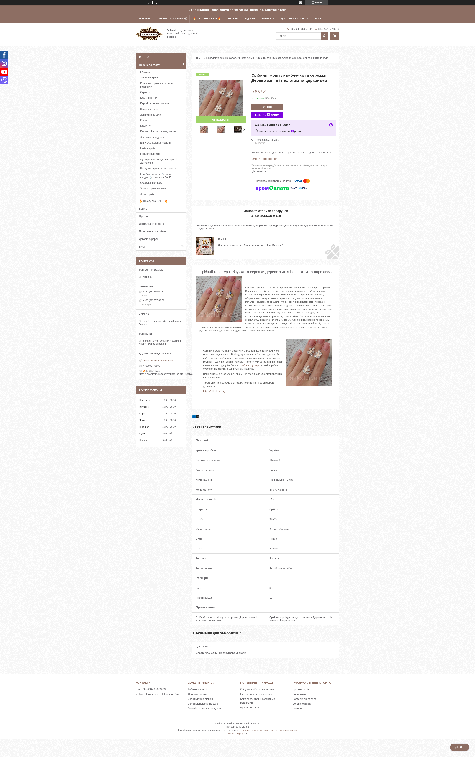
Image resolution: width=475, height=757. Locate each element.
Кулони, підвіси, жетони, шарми (158, 131)
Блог (318, 18)
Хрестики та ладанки (152, 137)
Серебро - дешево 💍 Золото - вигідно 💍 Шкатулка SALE (157, 176)
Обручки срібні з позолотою (257, 689)
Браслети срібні (249, 707)
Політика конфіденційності (284, 730)
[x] (197, 417)
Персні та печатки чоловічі (155, 103)
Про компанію (301, 689)
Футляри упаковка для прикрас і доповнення (158, 161)
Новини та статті (149, 64)
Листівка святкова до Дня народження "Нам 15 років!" (250, 244)
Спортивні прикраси (151, 183)
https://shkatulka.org (214, 391)
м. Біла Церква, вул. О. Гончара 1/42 (158, 693)
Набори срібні (147, 148)
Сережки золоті (197, 693)
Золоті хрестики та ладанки (204, 708)
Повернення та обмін (152, 231)
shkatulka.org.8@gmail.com (158, 360)
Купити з (260, 115)
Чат (462, 747)
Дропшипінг (300, 693)
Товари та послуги (170, 18)
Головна (145, 18)
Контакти (268, 18)
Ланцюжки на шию (150, 114)
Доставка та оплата (294, 18)
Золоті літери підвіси (200, 698)
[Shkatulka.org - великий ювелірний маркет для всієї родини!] (149, 33)
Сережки (145, 92)
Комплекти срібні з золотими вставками (230, 57)
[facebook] (194, 417)
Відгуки (250, 18)
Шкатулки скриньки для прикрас (158, 168)
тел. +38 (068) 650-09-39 (151, 689)
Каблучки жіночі (149, 97)
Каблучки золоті (197, 689)
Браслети (145, 125)
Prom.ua (255, 723)
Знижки (233, 18)
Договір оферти (148, 239)
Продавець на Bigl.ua (237, 726)
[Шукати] (324, 36)
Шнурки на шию (149, 109)
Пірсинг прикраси (150, 153)
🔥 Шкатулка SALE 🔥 (207, 18)
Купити (267, 107)
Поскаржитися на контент (254, 730)
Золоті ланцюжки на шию (203, 703)
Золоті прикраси (149, 77)
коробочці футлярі (249, 365)
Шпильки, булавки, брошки (155, 142)
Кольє (143, 120)
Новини (297, 708)
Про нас (144, 216)
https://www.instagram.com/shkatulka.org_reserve (166, 374)
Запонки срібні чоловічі (153, 188)
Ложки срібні (147, 194)
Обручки (145, 72)
